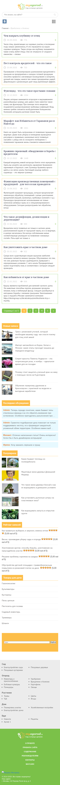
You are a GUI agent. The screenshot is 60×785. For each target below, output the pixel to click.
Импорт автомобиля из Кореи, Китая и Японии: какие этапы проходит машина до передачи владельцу (34, 348)
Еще (4, 715)
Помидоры (8, 687)
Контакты (30, 760)
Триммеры (7, 617)
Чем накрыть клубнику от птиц (22, 35)
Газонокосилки (8, 583)
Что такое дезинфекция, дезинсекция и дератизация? (26, 218)
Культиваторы (8, 589)
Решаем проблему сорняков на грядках (20, 556)
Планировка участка (12, 707)
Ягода (33, 698)
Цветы (33, 696)
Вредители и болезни (40, 681)
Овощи (34, 687)
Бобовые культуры (12, 684)
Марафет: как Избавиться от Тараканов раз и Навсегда (29, 122)
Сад (4, 664)
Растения (7, 692)
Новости (7, 719)
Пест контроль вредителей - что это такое (28, 63)
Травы (6, 696)
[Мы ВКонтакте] (4, 21)
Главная (5, 28)
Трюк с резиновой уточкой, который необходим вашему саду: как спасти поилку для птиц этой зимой (35, 334)
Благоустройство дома (13, 710)
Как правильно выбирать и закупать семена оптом (25, 530)
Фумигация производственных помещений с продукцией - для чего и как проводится (29, 183)
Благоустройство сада (13, 667)
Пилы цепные (8, 600)
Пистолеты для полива (12, 606)
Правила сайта (30, 747)
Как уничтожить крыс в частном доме (25, 247)
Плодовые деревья (39, 667)
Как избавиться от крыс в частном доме (26, 277)
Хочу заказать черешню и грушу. (25, 445)
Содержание (30, 752)
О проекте (30, 743)
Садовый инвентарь (11, 612)
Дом (4, 704)
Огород (5, 675)
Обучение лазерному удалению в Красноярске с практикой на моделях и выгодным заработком (33, 388)
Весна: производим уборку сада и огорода (21, 539)
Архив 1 (7, 722)
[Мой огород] (30, 9)
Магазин (30, 764)
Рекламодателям (30, 756)
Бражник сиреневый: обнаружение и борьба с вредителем (30, 152)
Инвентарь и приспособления (11, 680)
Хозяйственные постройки (42, 707)
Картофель (35, 684)
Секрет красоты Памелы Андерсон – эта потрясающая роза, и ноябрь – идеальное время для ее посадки (34, 361)
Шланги (5, 623)
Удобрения (35, 679)
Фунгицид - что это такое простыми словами (29, 90)
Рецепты (34, 719)
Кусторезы (6, 595)
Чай (5, 698)
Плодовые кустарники (13, 670)
